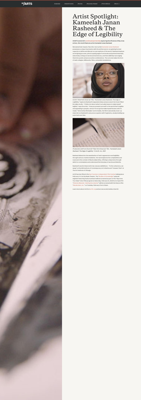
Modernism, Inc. (78, 185)
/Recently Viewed (91, 3)
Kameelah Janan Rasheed (110, 47)
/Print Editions (105, 3)
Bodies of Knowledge (106, 176)
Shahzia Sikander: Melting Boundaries (85, 183)
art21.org (93, 189)
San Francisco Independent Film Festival (102, 174)
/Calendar (57, 3)
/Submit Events (68, 3)
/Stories (80, 3)
